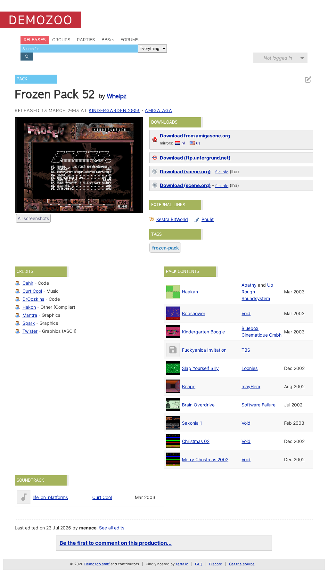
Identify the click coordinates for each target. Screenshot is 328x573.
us (198, 143)
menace (87, 527)
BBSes (108, 40)
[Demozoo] (40, 20)
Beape (188, 386)
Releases (35, 40)
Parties (86, 40)
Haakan (190, 291)
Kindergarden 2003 (114, 110)
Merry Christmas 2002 (205, 459)
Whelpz (116, 96)
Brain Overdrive (198, 404)
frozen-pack (165, 247)
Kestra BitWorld (172, 219)
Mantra (29, 315)
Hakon (29, 307)
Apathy (249, 285)
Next (135, 165)
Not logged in (278, 58)
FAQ (198, 564)
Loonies (250, 368)
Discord (215, 564)
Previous (23, 165)
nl (183, 143)
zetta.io (182, 564)
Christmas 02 (195, 441)
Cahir (27, 283)
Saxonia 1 (192, 423)
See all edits (111, 527)
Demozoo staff (97, 564)
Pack (22, 79)
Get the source (242, 564)
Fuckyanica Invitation (204, 350)
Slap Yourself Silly (200, 368)
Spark (28, 323)
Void (246, 313)
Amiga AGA (158, 110)
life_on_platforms (50, 497)
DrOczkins (33, 299)
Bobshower (193, 313)
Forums (129, 40)
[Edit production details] (307, 79)
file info (221, 171)
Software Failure (258, 404)
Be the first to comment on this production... (116, 543)
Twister (29, 331)
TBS (246, 350)
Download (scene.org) (185, 172)
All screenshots (33, 218)
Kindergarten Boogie (203, 331)
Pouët (207, 219)
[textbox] (79, 49)
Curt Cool (32, 291)
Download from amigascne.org (195, 136)
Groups (61, 40)
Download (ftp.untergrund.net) (195, 158)
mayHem (251, 386)
